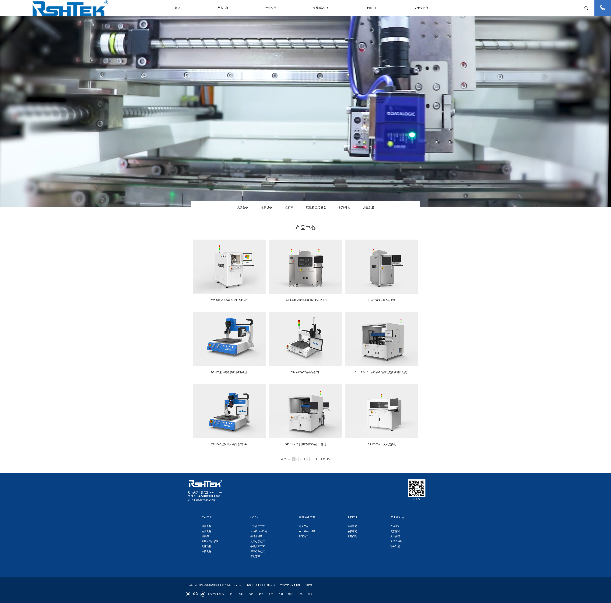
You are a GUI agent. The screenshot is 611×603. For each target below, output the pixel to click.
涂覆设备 (369, 207)
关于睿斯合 (421, 7)
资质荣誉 (395, 531)
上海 (300, 594)
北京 (310, 594)
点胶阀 (289, 207)
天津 (280, 594)
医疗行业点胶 (257, 551)
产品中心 (222, 7)
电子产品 (304, 526)
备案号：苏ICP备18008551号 (261, 585)
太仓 (261, 594)
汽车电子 (304, 536)
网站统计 (310, 585)
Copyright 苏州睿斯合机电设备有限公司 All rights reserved (214, 585)
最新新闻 (352, 531)
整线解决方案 (321, 7)
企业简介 (395, 526)
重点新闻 (352, 526)
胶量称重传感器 (316, 207)
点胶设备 (242, 207)
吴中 (271, 594)
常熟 (251, 594)
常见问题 (352, 536)
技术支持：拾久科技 (290, 585)
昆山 (241, 594)
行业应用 (270, 7)
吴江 (231, 594)
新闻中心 (372, 7)
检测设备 (266, 207)
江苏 (221, 594)
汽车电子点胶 (257, 541)
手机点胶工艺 (257, 546)
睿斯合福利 (396, 541)
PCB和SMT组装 (258, 531)
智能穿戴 (255, 556)
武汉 (290, 594)
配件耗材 (344, 207)
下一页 (314, 459)
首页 (177, 7)
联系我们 (395, 546)
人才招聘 (395, 536)
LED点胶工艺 (257, 526)
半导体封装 (256, 536)
